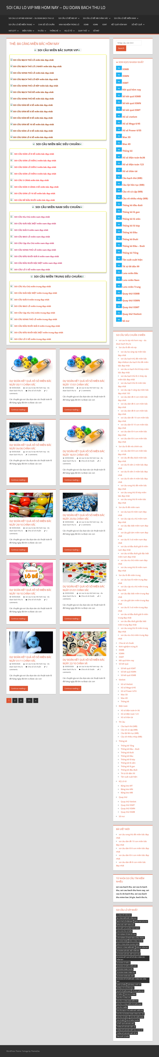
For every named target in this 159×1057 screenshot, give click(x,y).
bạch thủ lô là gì (140, 921)
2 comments (86, 390)
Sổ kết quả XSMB (131, 96)
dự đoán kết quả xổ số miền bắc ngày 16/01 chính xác (84, 453)
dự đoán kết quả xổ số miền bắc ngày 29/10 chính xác (30, 523)
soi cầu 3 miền (122, 1007)
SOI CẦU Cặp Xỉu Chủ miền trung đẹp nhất (34, 312)
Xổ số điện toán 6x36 (133, 157)
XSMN (95, 24)
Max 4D (126, 144)
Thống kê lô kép (131, 225)
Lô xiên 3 (120, 994)
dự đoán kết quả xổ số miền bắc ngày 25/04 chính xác (84, 517)
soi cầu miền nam (136, 1017)
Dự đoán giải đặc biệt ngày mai (128, 954)
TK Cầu (41, 30)
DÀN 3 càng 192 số (136, 941)
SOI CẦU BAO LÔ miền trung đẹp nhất (32, 306)
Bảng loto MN (127, 789)
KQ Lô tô (68, 30)
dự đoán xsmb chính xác (126, 973)
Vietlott (12, 30)
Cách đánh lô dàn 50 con (126, 934)
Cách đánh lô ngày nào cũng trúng (130, 938)
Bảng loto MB (127, 792)
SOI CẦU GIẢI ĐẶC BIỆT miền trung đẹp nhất (35, 293)
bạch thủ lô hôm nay (125, 921)
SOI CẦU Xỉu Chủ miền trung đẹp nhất (32, 286)
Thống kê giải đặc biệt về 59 (127, 1033)
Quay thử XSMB (131, 293)
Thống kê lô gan (131, 212)
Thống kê (54, 30)
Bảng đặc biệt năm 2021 (125, 925)
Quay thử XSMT (130, 307)
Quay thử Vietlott (132, 314)
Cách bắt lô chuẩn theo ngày (128, 928)
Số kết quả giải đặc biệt (125, 1023)
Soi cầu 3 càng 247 (123, 998)
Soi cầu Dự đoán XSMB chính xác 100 (130, 1014)
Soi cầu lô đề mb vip (67, 18)
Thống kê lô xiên (131, 218)
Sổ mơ (96, 30)
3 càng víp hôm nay (124, 915)
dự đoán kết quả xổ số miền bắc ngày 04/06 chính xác (30, 447)
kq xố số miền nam (123, 991)
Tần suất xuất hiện (132, 259)
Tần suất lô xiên (123, 1037)
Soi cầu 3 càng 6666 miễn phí (127, 1001)
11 (29, 700)
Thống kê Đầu (129, 232)
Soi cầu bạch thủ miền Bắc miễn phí (130, 1011)
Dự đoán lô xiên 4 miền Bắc (127, 966)
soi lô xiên (120, 1020)
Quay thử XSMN (131, 300)
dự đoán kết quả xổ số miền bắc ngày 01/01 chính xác (84, 588)
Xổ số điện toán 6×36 (130, 710)
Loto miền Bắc (130, 273)
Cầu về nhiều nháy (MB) (135, 198)
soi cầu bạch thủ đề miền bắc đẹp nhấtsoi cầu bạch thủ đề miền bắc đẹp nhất (133, 362)
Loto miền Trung (131, 286)
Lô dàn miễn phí (138, 991)
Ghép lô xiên (121, 985)
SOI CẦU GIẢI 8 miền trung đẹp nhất (31, 299)
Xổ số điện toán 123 (133, 164)
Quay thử (82, 30)
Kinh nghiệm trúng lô (69, 24)
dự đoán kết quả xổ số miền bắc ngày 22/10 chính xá (84, 661)
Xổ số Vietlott (127, 684)
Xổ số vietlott (129, 116)
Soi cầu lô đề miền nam (125, 18)
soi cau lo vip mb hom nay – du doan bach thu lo (55, 7)
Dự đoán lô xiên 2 (123, 963)
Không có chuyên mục (125, 988)
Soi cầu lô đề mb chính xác (95, 18)
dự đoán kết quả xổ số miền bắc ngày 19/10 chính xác (30, 592)
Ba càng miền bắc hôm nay (127, 918)
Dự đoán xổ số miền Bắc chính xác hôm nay (131, 980)
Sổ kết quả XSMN (131, 103)
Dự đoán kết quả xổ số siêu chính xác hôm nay (131, 958)
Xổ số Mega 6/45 (131, 123)
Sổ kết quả (137, 24)
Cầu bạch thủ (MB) (132, 178)
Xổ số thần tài (129, 171)
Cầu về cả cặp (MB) (132, 191)
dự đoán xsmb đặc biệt (125, 976)
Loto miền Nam (130, 280)
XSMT (104, 24)
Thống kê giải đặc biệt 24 (126, 1027)
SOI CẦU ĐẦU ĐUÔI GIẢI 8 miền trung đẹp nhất (37, 326)
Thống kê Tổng (130, 252)
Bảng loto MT (127, 785)
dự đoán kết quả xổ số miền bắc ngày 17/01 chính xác (84, 383)
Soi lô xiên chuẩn (132, 1020)
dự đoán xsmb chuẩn (125, 969)
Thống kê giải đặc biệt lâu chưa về (130, 1030)
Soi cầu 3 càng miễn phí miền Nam (129, 1004)
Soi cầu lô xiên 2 (123, 1017)
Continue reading (18, 409)
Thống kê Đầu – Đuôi (133, 246)
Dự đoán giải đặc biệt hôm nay (128, 951)
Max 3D (126, 137)
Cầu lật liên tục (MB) (133, 184)
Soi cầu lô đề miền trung (20, 24)
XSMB (86, 24)
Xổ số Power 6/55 (131, 130)
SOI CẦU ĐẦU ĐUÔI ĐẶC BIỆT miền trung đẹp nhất (38, 332)
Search (121, 48)
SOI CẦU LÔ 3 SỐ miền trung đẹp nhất (32, 339)
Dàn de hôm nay (142, 947)
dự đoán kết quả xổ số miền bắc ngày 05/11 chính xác (30, 383)
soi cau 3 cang (130, 994)
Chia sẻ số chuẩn (46, 24)
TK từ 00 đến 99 (130, 266)
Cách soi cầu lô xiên (124, 931)
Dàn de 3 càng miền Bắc (125, 947)
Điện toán (27, 30)
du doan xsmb (122, 941)
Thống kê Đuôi (130, 239)
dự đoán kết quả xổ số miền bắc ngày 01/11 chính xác (30, 659)
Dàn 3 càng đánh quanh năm (128, 944)
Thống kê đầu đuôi (132, 205)
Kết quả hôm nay (119, 24)
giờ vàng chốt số (134, 985)
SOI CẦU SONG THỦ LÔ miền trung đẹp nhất (35, 319)
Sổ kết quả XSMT (131, 110)
